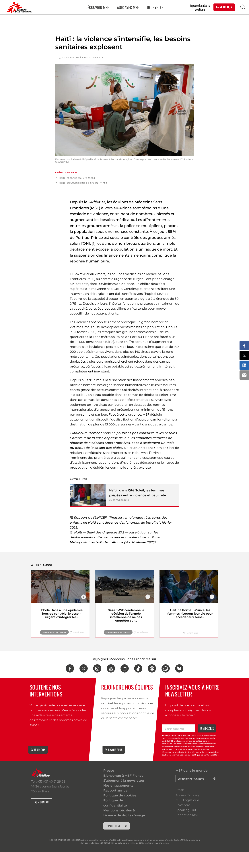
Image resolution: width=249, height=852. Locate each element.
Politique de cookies (119, 795)
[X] (83, 668)
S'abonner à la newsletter (123, 780)
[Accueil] (19, 7)
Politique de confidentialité (115, 802)
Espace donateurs (200, 5)
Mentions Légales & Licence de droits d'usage (124, 813)
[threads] (152, 668)
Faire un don (37, 749)
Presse (108, 770)
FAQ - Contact (42, 802)
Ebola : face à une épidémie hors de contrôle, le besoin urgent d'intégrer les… (62, 613)
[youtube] (111, 668)
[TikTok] (138, 668)
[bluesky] (179, 668)
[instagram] (97, 668)
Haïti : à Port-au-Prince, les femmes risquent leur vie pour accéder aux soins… (190, 613)
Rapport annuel (116, 790)
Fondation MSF (187, 815)
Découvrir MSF (97, 7)
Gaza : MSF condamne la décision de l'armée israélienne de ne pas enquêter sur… (126, 615)
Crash (180, 790)
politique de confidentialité (204, 755)
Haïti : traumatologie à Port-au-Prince (83, 182)
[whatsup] (166, 668)
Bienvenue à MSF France (123, 775)
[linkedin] (124, 668)
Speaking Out (186, 810)
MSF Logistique (187, 800)
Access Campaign (189, 795)
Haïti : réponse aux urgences (77, 177)
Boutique (200, 9)
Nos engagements (118, 785)
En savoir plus (113, 749)
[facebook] (70, 668)
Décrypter (155, 7)
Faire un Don (224, 7)
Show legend (83, 596)
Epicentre (183, 805)
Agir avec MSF (128, 7)
